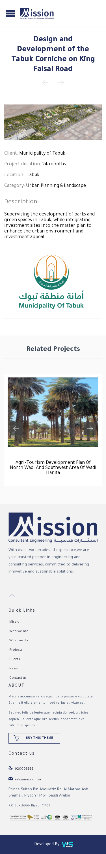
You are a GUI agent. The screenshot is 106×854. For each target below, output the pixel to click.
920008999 (21, 769)
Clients (14, 659)
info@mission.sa (24, 780)
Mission (15, 622)
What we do (18, 641)
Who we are (18, 631)
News (13, 669)
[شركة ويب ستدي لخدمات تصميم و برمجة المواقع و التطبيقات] (67, 844)
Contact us (18, 678)
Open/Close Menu (10, 13)
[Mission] (37, 13)
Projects (16, 650)
